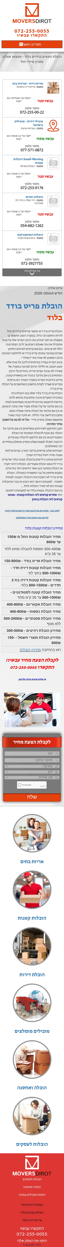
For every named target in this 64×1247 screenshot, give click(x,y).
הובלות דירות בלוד (32, 1205)
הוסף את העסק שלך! (32, 1241)
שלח (32, 797)
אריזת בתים (32, 861)
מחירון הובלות (30, 649)
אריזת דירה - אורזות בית (27, 83)
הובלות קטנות (32, 918)
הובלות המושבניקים (30, 235)
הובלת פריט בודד (34, 306)
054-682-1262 (32, 226)
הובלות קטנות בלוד (32, 1212)
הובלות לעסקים (32, 1144)
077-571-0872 (32, 150)
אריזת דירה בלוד (32, 1220)
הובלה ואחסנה (32, 1088)
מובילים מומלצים (32, 1031)
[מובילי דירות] (32, 13)
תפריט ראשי (32, 44)
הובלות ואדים (34, 197)
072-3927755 (32, 264)
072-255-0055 (32, 1234)
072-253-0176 (32, 188)
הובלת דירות (32, 975)
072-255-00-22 (32, 112)
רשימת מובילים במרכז (32, 1195)
